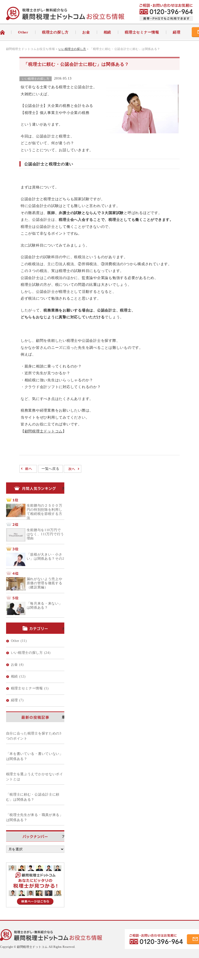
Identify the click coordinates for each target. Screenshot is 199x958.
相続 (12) (18, 676)
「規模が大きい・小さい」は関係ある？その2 (45, 556)
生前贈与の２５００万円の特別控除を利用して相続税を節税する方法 (44, 512)
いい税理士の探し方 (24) (31, 653)
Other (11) (19, 641)
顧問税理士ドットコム (44, 431)
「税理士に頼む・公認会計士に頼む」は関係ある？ (33, 797)
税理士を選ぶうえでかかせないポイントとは (34, 776)
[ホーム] (5, 32)
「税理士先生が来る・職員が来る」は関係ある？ (34, 817)
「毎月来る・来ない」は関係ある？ (44, 605)
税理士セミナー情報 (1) (30, 688)
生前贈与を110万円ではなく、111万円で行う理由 (45, 534)
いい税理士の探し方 (35, 78)
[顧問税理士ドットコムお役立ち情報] (65, 16)
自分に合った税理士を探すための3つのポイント (33, 736)
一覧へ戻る (50, 469)
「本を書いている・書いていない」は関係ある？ (34, 756)
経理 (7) (17, 700)
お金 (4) (17, 664)
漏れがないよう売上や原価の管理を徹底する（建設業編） (44, 583)
